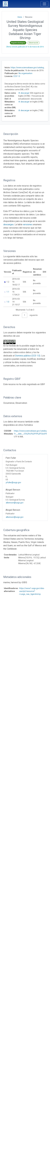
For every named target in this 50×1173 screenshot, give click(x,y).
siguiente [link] (34, 315)
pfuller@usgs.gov (13, 482)
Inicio (20, 17)
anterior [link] (16, 315)
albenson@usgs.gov (14, 503)
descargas (8, 224)
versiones (27, 224)
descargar (25, 93)
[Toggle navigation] (44, 4)
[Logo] (5, 4)
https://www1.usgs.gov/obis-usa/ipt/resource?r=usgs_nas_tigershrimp (32, 591)
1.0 (8, 302)
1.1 (8, 292)
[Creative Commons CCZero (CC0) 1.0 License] (10, 342)
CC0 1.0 (16, 76)
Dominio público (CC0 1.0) (27, 355)
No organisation (25, 73)
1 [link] (24, 315)
